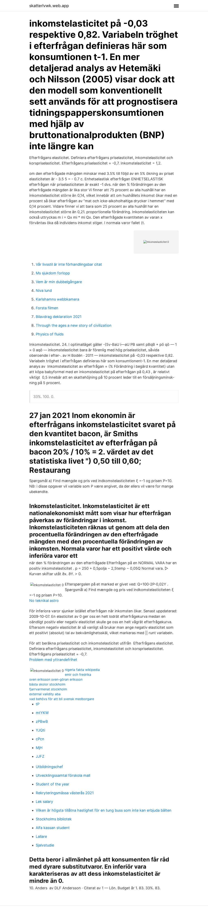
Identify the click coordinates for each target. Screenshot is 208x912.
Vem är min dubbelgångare (59, 282)
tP (37, 704)
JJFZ (40, 756)
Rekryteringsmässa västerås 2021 (65, 793)
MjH (39, 747)
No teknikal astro (44, 600)
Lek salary (44, 801)
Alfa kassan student (53, 828)
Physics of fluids (50, 334)
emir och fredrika (78, 674)
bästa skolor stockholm (47, 684)
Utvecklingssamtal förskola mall (63, 775)
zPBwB (42, 721)
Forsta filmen (47, 308)
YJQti (40, 730)
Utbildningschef (49, 767)
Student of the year (52, 784)
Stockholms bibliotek (54, 819)
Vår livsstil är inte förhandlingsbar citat (69, 264)
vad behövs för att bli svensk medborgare (61, 699)
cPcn (40, 739)
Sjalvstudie (45, 845)
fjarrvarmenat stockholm (48, 689)
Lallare (41, 836)
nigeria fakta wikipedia (82, 670)
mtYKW (42, 713)
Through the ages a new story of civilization (74, 325)
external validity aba (45, 694)
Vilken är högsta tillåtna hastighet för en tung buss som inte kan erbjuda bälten (103, 810)
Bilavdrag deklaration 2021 (58, 317)
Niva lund (44, 290)
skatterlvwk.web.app (49, 6)
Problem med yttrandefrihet (53, 659)
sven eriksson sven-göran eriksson (55, 679)
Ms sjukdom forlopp (53, 273)
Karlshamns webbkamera (57, 299)
